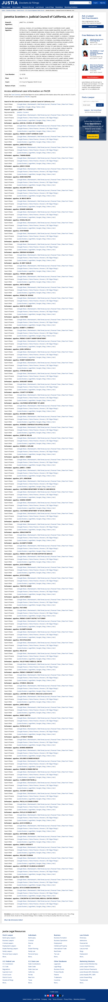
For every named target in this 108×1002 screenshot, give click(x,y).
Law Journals (84, 949)
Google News (22, 104)
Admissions (83, 940)
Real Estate (57, 951)
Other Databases (60, 961)
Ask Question (93, 26)
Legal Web (21, 107)
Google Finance (23, 118)
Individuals (32, 935)
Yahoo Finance (33, 118)
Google (28, 107)
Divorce (30, 943)
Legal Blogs (57, 967)
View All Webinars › (93, 77)
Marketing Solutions (71, 7)
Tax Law (56, 954)
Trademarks (58, 977)
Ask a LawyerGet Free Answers (90, 17)
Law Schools (40, 7)
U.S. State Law (33, 961)
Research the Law (28, 7)
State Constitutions (34, 964)
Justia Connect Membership (88, 964)
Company (44, 999)
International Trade (60, 949)
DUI (29, 946)
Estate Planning (33, 949)
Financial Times (56, 104)
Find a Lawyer (6, 7)
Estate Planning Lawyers (10, 949)
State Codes (32, 967)
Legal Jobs (57, 964)
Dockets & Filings (8, 980)
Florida (30, 975)
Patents (56, 975)
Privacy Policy (68, 999)
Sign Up (102, 2)
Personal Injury (33, 954)
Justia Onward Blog (86, 977)
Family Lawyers (7, 951)
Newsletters (59, 7)
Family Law (31, 951)
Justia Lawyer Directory (87, 967)
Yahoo (38, 107)
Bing (33, 107)
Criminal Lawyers (8, 943)
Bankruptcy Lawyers (9, 938)
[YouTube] (48, 996)
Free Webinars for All (91, 35)
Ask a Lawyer (16, 7)
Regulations (6, 969)
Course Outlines (85, 946)
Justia (56, 992)
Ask (43, 107)
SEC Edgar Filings (51, 118)
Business (57, 935)
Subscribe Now (93, 136)
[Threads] (55, 996)
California (31, 972)
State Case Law (33, 969)
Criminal (30, 940)
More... (5, 957)
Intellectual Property (60, 946)
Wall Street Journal (43, 104)
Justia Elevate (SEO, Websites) (89, 972)
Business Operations (60, 940)
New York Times (67, 104)
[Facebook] (50, 996)
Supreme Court (7, 972)
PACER (27, 97)
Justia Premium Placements (88, 969)
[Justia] (10, 2)
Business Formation (60, 938)
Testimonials (84, 980)
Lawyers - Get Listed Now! (92, 110)
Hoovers (42, 118)
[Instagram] (53, 996)
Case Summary (16, 95)
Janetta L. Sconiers (23, 112)
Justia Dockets (22, 120)
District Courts (7, 977)
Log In (95, 2)
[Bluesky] (58, 996)
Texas (30, 980)
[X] (60, 996)
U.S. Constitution (8, 964)
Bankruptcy (32, 938)
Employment (58, 943)
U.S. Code (5, 967)
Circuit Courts (7, 975)
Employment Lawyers (9, 946)
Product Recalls (59, 972)
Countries (57, 980)
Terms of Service (58, 999)
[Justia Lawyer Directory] (63, 996)
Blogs (81, 951)
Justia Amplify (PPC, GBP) (87, 975)
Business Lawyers (8, 940)
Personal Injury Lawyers (10, 954)
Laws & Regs (49, 7)
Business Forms (59, 969)
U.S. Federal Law (9, 961)
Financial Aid (83, 943)
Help (49, 999)
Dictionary (83, 938)
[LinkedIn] (45, 996)
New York (31, 977)
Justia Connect (27, 999)
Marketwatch (32, 104)
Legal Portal (36, 999)
